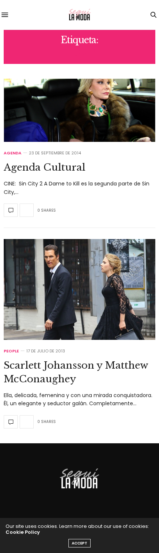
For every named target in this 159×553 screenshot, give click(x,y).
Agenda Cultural (44, 167)
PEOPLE (11, 351)
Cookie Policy (23, 532)
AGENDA (12, 153)
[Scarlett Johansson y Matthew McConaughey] (79, 289)
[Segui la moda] (79, 14)
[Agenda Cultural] (79, 110)
